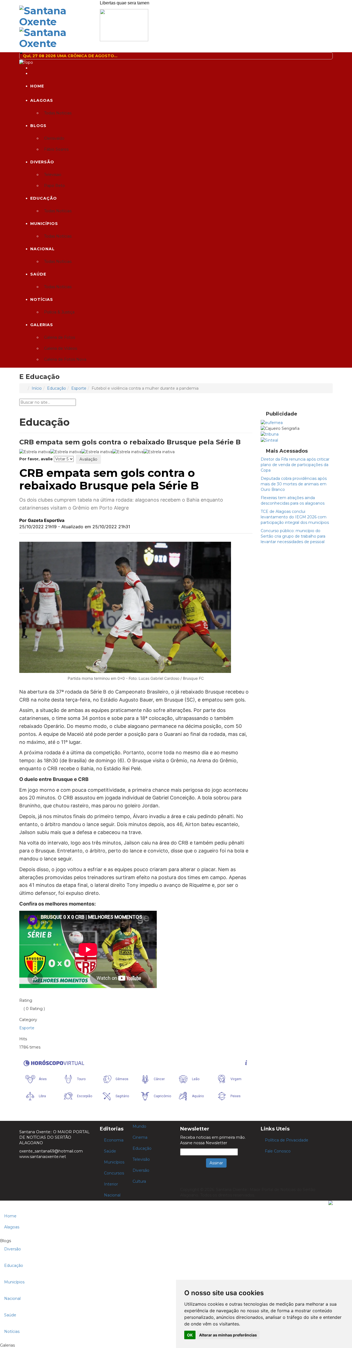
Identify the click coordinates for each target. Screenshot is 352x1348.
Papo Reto (54, 185)
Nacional (42, 248)
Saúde (38, 274)
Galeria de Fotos (59, 337)
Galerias (41, 324)
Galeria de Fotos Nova (65, 359)
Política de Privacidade (286, 1140)
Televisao (52, 174)
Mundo (139, 1126)
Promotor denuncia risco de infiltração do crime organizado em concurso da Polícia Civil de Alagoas (161, 55)
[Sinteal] (269, 439)
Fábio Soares (56, 149)
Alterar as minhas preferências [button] (228, 1335)
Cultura (139, 1181)
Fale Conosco (278, 1151)
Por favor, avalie (36, 458)
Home (37, 86)
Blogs (38, 125)
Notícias (41, 299)
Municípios (44, 223)
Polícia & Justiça (59, 312)
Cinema (140, 1137)
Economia (113, 1140)
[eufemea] (272, 422)
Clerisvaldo (54, 138)
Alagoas (41, 100)
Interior (111, 1184)
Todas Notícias (58, 113)
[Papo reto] (124, 24)
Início (37, 388)
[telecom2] (270, 433)
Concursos (114, 1173)
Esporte (78, 388)
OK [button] (190, 1335)
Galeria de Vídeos (60, 348)
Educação (43, 198)
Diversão (42, 161)
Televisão (141, 1159)
